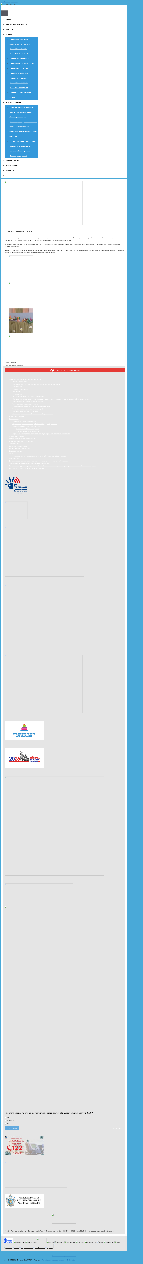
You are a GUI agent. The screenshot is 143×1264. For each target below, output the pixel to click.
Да (7, 1117)
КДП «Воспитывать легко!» (16, 24)
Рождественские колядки (14, 365)
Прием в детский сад (16, 416)
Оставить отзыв (12, 161)
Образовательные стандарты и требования (28, 396)
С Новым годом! (10, 363)
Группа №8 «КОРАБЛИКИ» (19, 78)
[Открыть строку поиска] (2, 8)
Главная (9, 20)
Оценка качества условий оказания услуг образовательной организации (39, 456)
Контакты (10, 170)
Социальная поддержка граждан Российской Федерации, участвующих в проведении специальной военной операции (52, 466)
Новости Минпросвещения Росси (21, 107)
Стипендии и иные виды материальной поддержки (31, 406)
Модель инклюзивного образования (22, 439)
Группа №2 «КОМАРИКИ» (18, 49)
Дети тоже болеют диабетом (20, 151)
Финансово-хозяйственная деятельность (27, 401)
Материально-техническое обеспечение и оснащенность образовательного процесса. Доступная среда (50, 399)
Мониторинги (14, 458)
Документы (16, 391)
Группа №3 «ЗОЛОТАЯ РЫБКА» (20, 54)
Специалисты (13, 419)
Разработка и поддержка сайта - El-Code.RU (58, 1260)
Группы (9, 34)
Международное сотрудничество (25, 411)
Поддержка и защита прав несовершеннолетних (26, 468)
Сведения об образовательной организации (25, 379)
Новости (9, 29)
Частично (10, 1120)
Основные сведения (19, 382)
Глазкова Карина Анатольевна (27, 431)
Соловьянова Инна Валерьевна (27, 429)
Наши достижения (15, 451)
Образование (17, 394)
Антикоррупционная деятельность (21, 441)
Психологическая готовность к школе (23, 141)
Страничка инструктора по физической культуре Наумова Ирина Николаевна (41, 434)
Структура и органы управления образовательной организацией (36, 384)
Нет (7, 1124)
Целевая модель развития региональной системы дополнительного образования (38, 461)
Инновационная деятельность (20, 449)
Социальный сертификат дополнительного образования (29, 463)
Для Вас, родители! (13, 102)
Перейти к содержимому (9, 2)
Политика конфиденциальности (64, 1256)
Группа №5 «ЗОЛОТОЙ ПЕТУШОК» (22, 63)
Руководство (17, 387)
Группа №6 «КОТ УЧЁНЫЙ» (19, 68)
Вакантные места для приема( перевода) (27, 409)
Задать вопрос (12, 165)
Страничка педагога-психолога (24, 421)
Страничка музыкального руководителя (27, 426)
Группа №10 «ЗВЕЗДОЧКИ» (19, 88)
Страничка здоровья (16, 436)
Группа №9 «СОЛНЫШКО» (19, 83)
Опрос (11, 453)
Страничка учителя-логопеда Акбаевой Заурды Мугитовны (34, 424)
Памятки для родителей (18, 156)
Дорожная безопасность (18, 446)
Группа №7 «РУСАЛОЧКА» (19, 73)
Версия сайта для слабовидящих (67, 370)
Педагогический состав (21, 389)
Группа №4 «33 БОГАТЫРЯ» (19, 58)
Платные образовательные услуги (25, 404)
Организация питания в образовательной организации (32, 414)
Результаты (117, 1128)
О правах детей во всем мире (20, 146)
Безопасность (14, 444)
